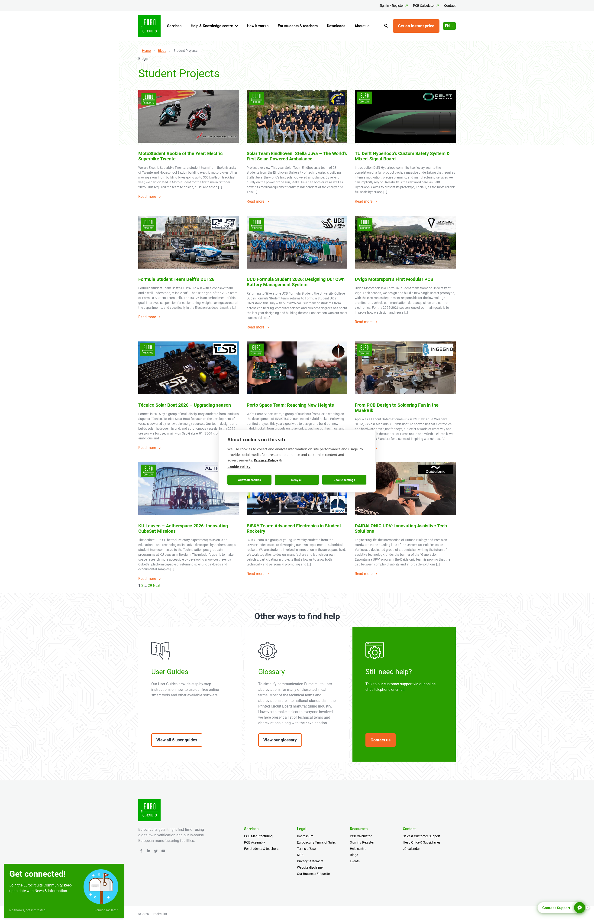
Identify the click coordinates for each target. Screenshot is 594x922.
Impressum (305, 836)
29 (150, 585)
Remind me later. (106, 910)
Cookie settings (344, 480)
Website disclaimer (310, 867)
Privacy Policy (266, 460)
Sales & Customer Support (421, 836)
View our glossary (280, 739)
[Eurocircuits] (149, 26)
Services (174, 26)
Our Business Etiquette (313, 874)
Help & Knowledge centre (212, 26)
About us (362, 26)
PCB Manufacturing (258, 836)
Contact (450, 5)
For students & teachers (298, 26)
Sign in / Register (362, 842)
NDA (300, 855)
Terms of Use (306, 849)
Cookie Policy (239, 466)
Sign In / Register (391, 5)
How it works (257, 26)
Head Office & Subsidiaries (421, 842)
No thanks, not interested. (27, 910)
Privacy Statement (310, 861)
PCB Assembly (254, 842)
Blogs (162, 50)
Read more (147, 196)
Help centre (358, 849)
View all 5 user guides (176, 739)
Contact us (381, 739)
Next (156, 585)
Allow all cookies (249, 480)
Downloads (336, 26)
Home (146, 50)
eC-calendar (411, 849)
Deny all (297, 480)
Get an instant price (416, 25)
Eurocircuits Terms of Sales (316, 842)
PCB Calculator (424, 5)
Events (355, 861)
